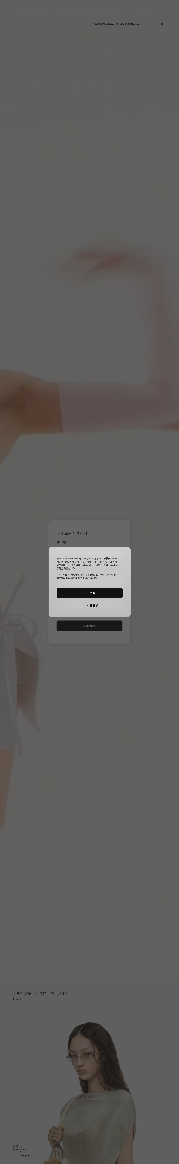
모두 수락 (89, 593)
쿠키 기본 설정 (89, 605)
